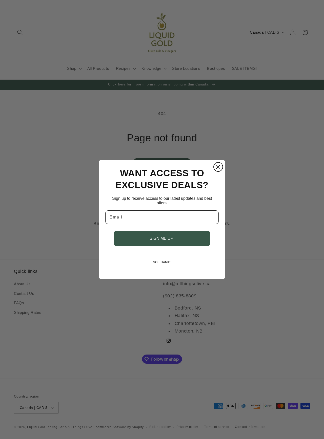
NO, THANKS (162, 262)
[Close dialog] (218, 166)
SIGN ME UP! (162, 238)
